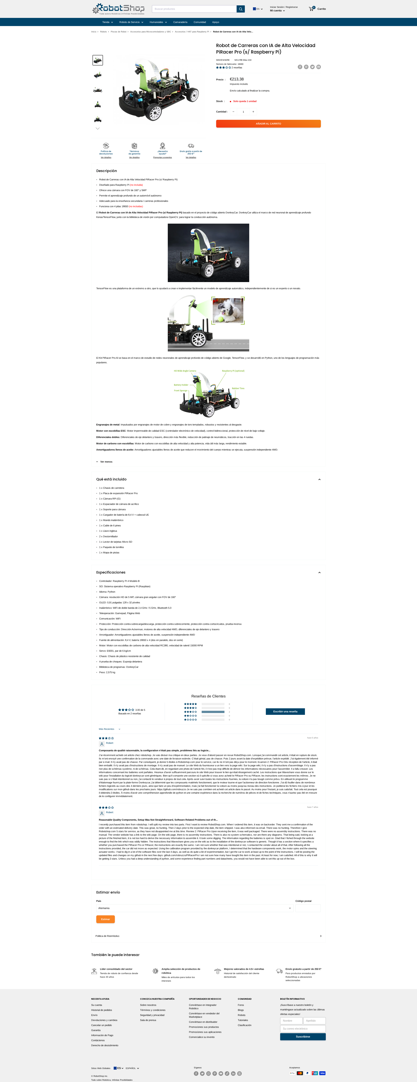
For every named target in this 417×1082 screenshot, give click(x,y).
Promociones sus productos (204, 1027)
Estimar (105, 919)
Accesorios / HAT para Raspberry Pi (192, 31)
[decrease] (233, 111)
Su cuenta (96, 1005)
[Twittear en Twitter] (312, 66)
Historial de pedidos (101, 1010)
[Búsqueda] (241, 9)
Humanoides (157, 22)
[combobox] (194, 9)
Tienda (106, 22)
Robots (103, 31)
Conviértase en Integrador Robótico (202, 1007)
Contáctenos (98, 1040)
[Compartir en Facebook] (300, 66)
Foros (241, 1005)
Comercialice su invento (202, 1037)
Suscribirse (303, 1036)
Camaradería (180, 22)
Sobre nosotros (148, 1005)
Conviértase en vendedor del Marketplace (204, 1015)
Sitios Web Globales (100, 1068)
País (98, 901)
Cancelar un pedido (101, 1025)
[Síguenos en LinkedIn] (233, 1073)
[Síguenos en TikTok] (227, 1073)
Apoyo (215, 22)
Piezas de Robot (118, 31)
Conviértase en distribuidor (203, 1021)
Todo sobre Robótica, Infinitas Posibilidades (112, 1080)
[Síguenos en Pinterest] (214, 1073)
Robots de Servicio (129, 22)
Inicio (93, 31)
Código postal (303, 901)
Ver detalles (106, 157)
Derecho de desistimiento (104, 1045)
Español (131, 1068)
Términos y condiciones (152, 1010)
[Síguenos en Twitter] (202, 1073)
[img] (106, 738)
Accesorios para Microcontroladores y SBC (150, 31)
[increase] (253, 111)
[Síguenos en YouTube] (221, 1073)
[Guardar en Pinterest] (306, 66)
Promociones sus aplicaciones (205, 1032)
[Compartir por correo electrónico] (318, 66)
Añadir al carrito (268, 123)
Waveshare (223, 60)
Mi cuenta (276, 10)
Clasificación (244, 1025)
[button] (98, 128)
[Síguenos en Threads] (239, 1073)
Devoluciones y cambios (104, 1020)
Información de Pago (102, 1035)
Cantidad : (222, 111)
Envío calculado (238, 90)
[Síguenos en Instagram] (208, 1073)
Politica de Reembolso (107, 936)
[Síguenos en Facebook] (196, 1073)
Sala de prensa (148, 1020)
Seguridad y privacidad (152, 1015)
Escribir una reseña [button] (285, 711)
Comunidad (200, 22)
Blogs (241, 1010)
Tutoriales (243, 1020)
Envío (94, 1015)
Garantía (96, 1030)
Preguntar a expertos (162, 157)
